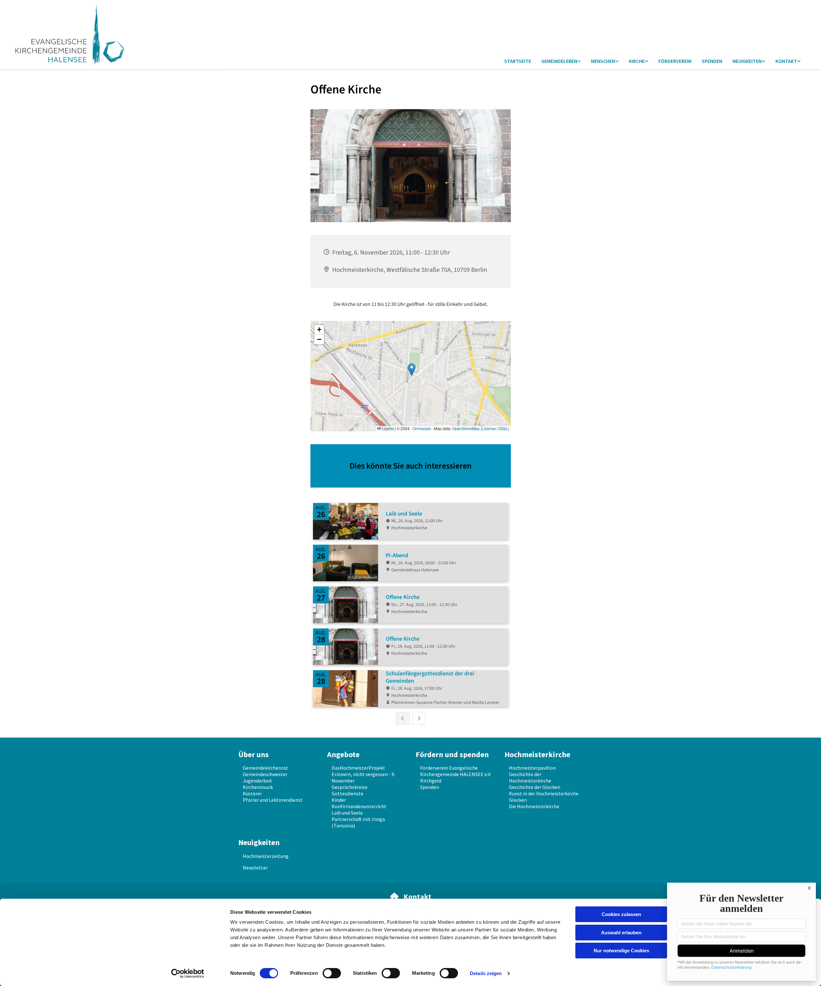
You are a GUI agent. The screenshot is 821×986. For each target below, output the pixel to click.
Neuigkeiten (747, 61)
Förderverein (674, 61)
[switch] (332, 973)
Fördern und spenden (452, 754)
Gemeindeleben (559, 61)
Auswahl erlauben (621, 932)
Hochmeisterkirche (537, 754)
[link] (561, 61)
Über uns (253, 754)
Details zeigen (486, 973)
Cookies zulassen (621, 914)
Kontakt (786, 61)
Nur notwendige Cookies (621, 950)
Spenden (712, 61)
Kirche (637, 61)
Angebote (343, 754)
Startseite (517, 61)
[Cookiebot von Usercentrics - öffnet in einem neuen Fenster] (188, 973)
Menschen (603, 61)
